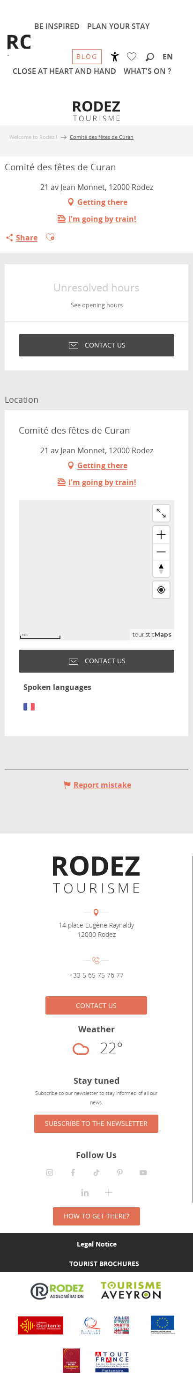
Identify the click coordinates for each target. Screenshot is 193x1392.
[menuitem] (56, 26)
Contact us (96, 1005)
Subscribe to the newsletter (96, 1123)
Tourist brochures (104, 1263)
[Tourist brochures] (54, 1263)
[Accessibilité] (115, 57)
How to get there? (96, 1215)
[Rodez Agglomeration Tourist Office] (96, 874)
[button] (150, 57)
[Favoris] (134, 57)
